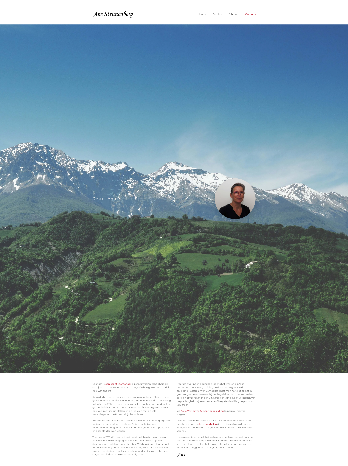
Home (202, 14)
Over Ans (250, 14)
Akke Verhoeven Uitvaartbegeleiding (202, 411)
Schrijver (234, 14)
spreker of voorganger (118, 384)
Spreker (217, 14)
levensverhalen (208, 424)
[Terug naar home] (113, 14)
